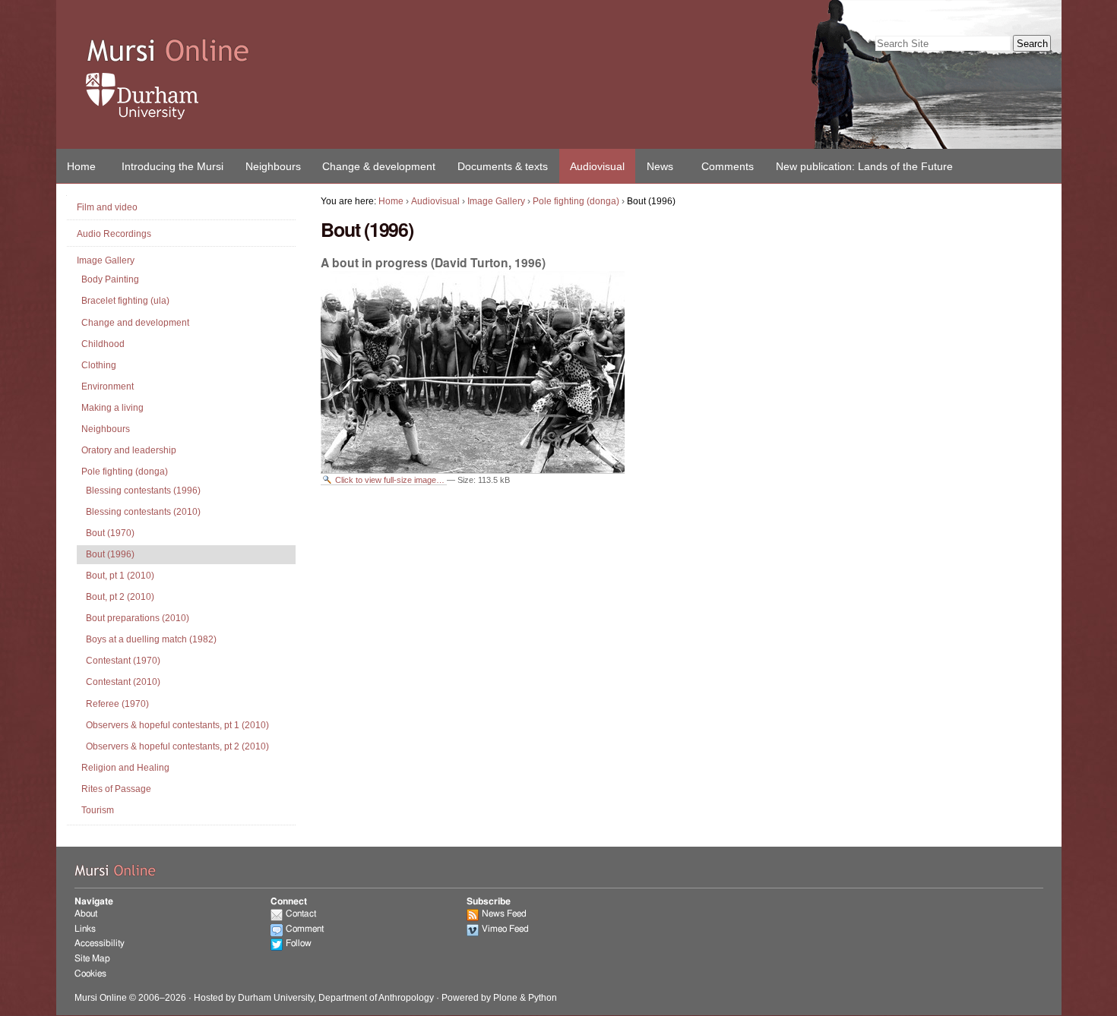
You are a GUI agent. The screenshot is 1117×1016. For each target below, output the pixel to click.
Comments (727, 166)
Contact (301, 913)
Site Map (92, 958)
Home (81, 166)
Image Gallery (496, 201)
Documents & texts (502, 166)
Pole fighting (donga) (576, 201)
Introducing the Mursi (172, 166)
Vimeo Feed (505, 928)
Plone (505, 997)
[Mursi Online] (337, 51)
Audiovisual (597, 166)
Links (85, 928)
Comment (305, 928)
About (85, 913)
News (660, 166)
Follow (299, 943)
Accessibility (99, 943)
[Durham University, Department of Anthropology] (337, 96)
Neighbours (273, 166)
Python (542, 997)
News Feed (504, 913)
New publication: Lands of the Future (864, 166)
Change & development (378, 166)
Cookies (90, 973)
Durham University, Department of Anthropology (336, 997)
